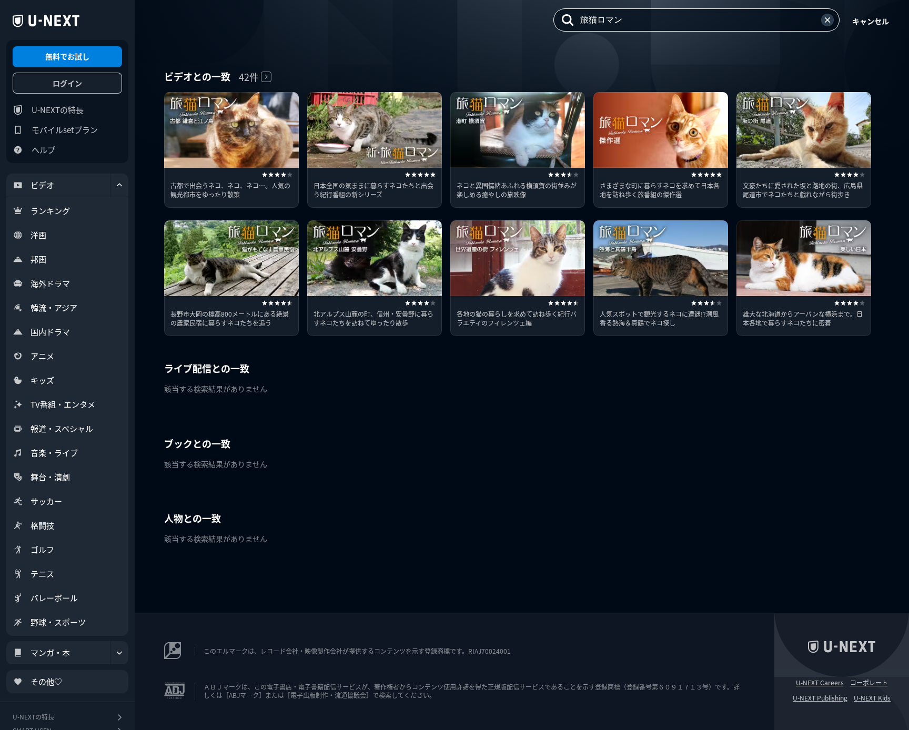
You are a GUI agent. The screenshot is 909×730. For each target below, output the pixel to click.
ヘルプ (43, 149)
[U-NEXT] (46, 21)
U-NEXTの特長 (58, 109)
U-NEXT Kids (872, 698)
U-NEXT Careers (820, 682)
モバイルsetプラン (65, 129)
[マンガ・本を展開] (119, 652)
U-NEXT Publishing (820, 698)
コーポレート (869, 682)
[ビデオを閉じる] (119, 185)
